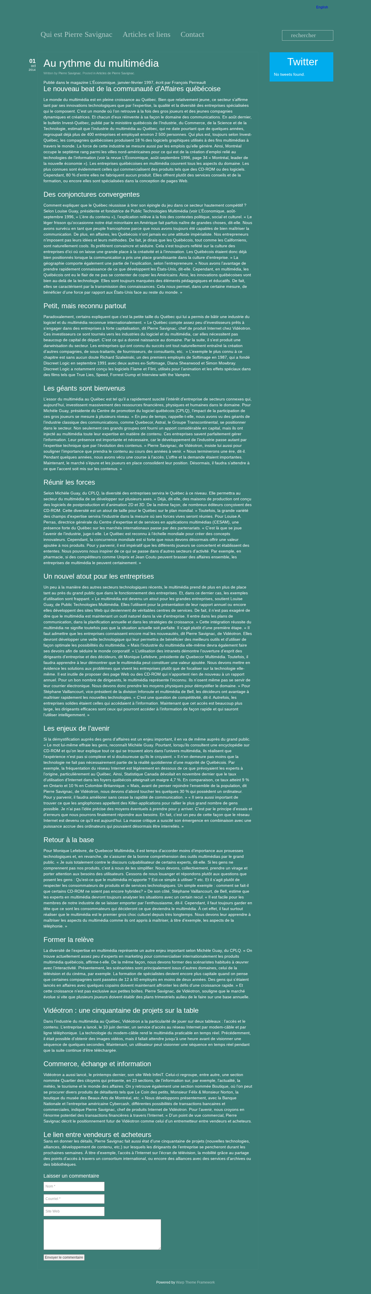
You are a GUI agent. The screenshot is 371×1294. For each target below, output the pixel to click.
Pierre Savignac (70, 73)
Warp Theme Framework (195, 1282)
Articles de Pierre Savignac (115, 73)
